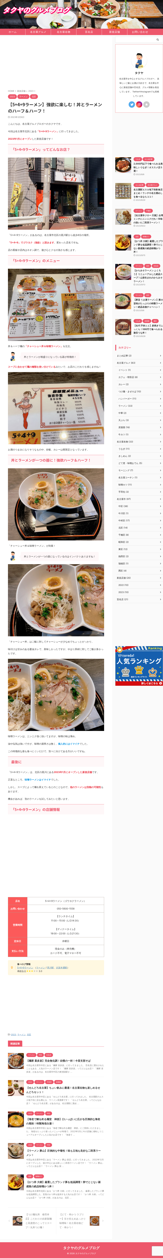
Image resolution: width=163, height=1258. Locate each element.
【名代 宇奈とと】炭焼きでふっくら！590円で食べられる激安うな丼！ (148, 329)
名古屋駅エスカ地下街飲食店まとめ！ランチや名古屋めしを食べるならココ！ (148, 193)
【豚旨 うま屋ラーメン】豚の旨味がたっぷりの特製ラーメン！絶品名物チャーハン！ (148, 303)
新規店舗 (114, 31)
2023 (13, 1034)
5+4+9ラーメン (25, 967)
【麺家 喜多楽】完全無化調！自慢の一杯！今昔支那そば (58, 1060)
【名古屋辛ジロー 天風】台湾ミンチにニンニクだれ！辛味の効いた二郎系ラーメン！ (148, 219)
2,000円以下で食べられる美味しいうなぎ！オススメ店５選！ (148, 167)
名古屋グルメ (38, 31)
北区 (29, 1034)
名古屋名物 (63, 31)
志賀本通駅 (61, 967)
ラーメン (40, 967)
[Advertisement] (56, 63)
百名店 (89, 31)
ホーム (13, 31)
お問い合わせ (140, 31)
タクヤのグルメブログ (81, 1248)
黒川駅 (50, 967)
